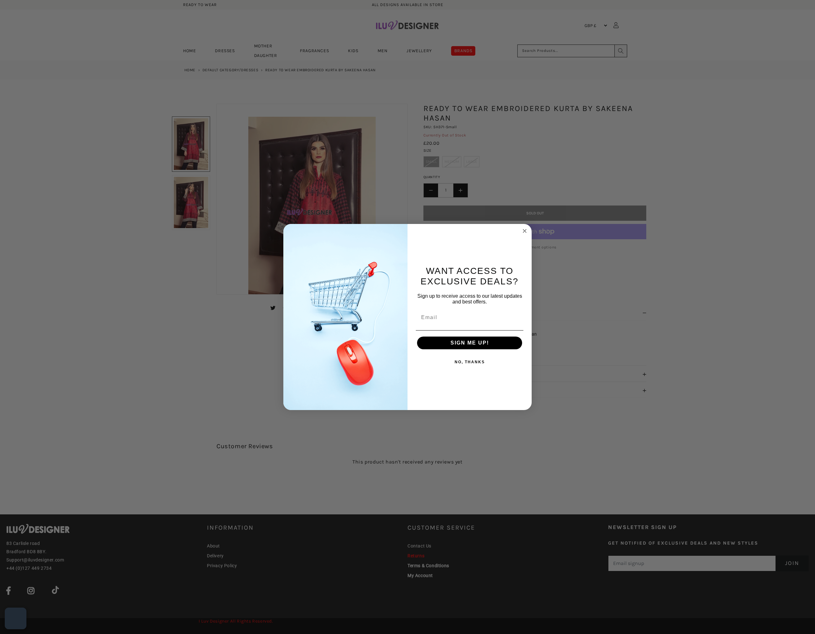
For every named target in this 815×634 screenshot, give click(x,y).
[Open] (15, 618)
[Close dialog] (524, 231)
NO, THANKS (470, 362)
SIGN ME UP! (469, 342)
